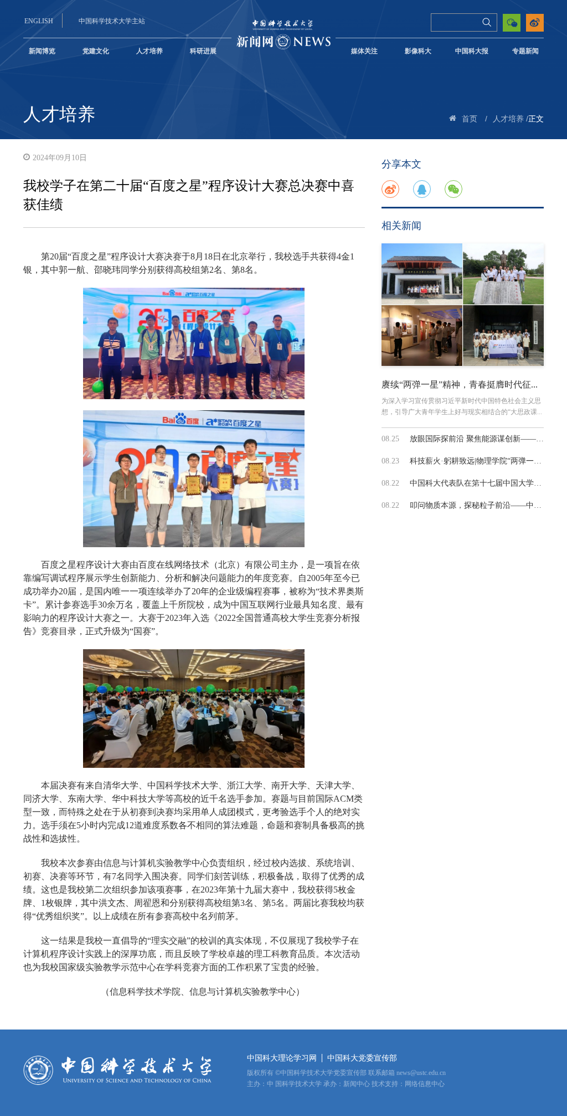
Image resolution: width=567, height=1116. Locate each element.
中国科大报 (471, 51)
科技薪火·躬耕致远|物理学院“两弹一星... (479, 461)
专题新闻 (525, 51)
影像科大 (418, 51)
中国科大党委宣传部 (362, 1058)
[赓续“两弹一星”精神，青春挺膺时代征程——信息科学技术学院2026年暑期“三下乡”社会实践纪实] (463, 304)
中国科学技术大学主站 (112, 21)
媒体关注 (364, 51)
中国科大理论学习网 (282, 1058)
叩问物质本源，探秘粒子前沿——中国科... (483, 505)
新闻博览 (42, 51)
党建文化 (96, 51)
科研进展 (203, 51)
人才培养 (149, 51)
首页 (469, 119)
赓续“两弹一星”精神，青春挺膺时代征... (460, 384)
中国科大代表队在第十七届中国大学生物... (483, 483)
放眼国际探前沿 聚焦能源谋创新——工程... (484, 439)
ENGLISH (38, 21)
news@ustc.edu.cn (421, 1073)
